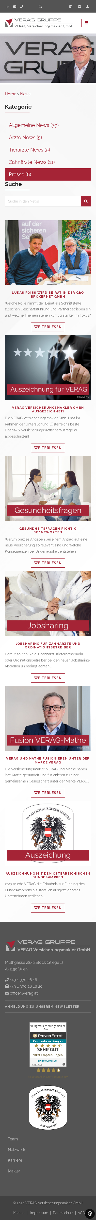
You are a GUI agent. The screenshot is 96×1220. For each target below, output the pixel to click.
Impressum (39, 1213)
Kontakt (20, 1213)
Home (10, 94)
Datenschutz (63, 1213)
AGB (81, 1213)
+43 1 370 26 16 (23, 979)
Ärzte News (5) (25, 137)
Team (13, 1139)
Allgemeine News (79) (34, 125)
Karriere (15, 1160)
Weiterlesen (51, 255)
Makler (14, 1171)
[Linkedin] (8, 7)
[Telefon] (22, 7)
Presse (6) (20, 174)
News (25, 94)
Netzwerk (16, 1149)
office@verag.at (23, 993)
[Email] (15, 7)
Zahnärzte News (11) (32, 162)
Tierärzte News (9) (29, 150)
